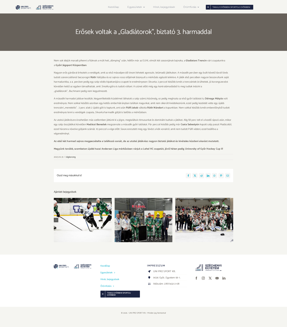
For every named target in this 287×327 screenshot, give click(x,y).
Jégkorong (71, 157)
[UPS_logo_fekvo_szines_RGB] (34, 6)
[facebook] (196, 278)
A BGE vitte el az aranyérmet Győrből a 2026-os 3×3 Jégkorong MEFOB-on (83, 216)
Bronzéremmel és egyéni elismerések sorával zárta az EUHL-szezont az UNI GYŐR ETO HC (143, 216)
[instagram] (203, 278)
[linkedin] (224, 278)
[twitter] (210, 278)
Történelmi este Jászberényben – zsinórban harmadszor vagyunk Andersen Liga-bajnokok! (204, 214)
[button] (56, 220)
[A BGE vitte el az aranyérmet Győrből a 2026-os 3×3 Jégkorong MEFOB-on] (83, 220)
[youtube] (217, 278)
